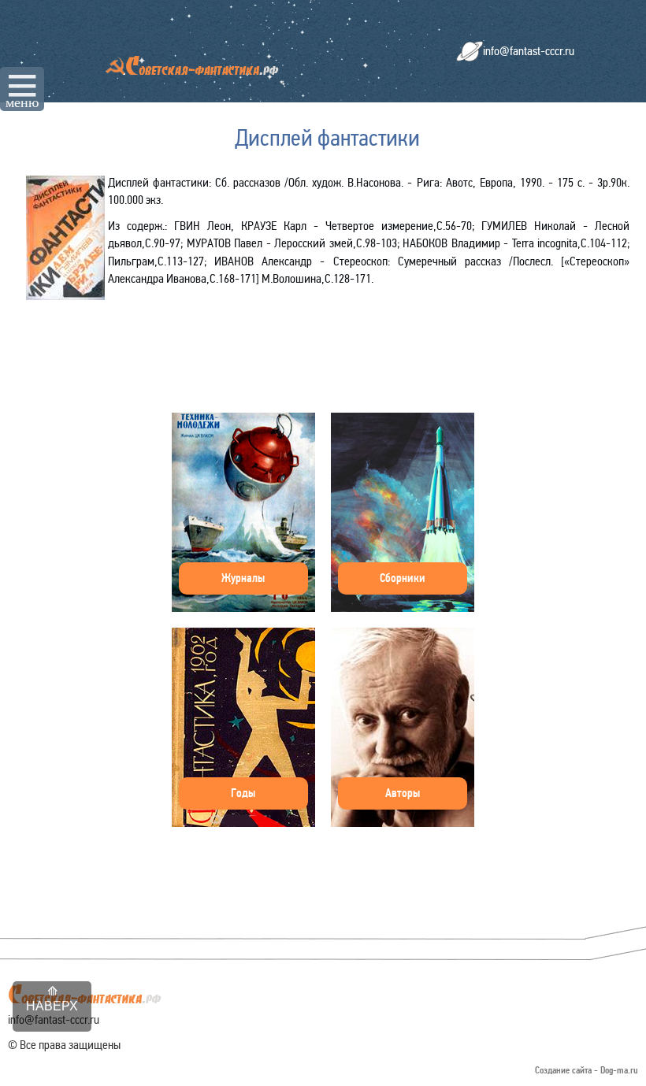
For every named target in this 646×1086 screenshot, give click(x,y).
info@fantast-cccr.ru (528, 50)
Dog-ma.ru (619, 1071)
